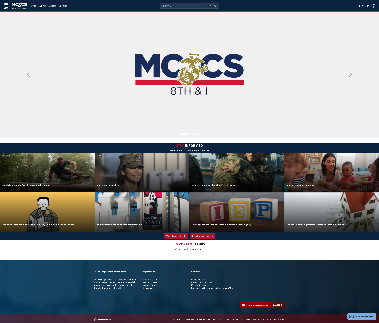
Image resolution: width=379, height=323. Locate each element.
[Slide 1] (184, 134)
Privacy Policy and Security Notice (238, 319)
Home (32, 5)
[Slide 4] (197, 134)
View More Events (176, 236)
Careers (63, 5)
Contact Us (147, 288)
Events (42, 5)
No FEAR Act (177, 319)
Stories (52, 5)
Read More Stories (202, 236)
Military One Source (200, 285)
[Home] (19, 5)
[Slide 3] (193, 134)
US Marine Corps (198, 279)
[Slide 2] (190, 134)
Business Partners (150, 285)
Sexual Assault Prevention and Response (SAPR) (212, 288)
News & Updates (149, 282)
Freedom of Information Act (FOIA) (197, 319)
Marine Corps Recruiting (202, 282)
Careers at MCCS (149, 279)
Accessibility (217, 319)
